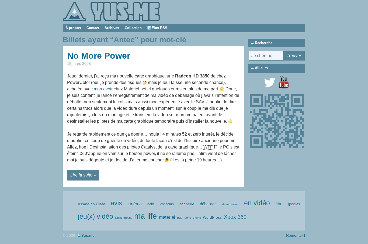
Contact (92, 28)
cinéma (135, 203)
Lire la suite (81, 175)
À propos (73, 28)
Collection (133, 28)
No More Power (98, 56)
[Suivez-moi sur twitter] (269, 82)
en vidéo (257, 203)
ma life (145, 215)
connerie (186, 204)
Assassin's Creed (91, 204)
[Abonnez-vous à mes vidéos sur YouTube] (283, 82)
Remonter (294, 235)
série (188, 217)
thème (197, 217)
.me (88, 235)
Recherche (263, 43)
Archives (112, 28)
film (279, 203)
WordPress (212, 217)
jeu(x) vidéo (95, 216)
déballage (208, 204)
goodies (294, 204)
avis (116, 203)
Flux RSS (159, 28)
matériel (167, 217)
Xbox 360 (235, 217)
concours (167, 204)
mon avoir (103, 89)
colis (151, 204)
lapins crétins (123, 217)
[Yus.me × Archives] (111, 11)
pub (180, 218)
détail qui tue (230, 204)
